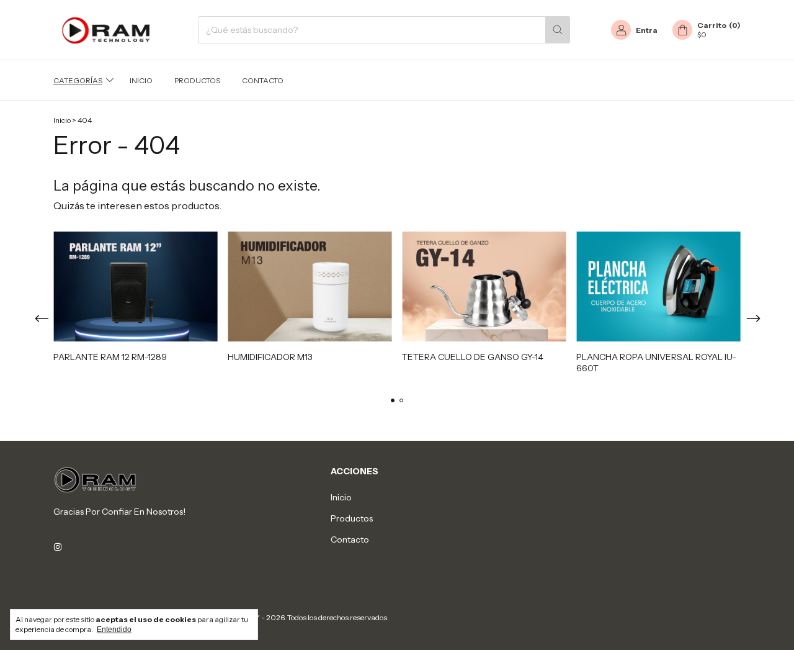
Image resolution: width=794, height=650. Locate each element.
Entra (647, 30)
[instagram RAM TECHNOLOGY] (57, 547)
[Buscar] (557, 29)
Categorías (77, 80)
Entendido (114, 629)
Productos (197, 80)
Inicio (141, 80)
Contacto (262, 80)
